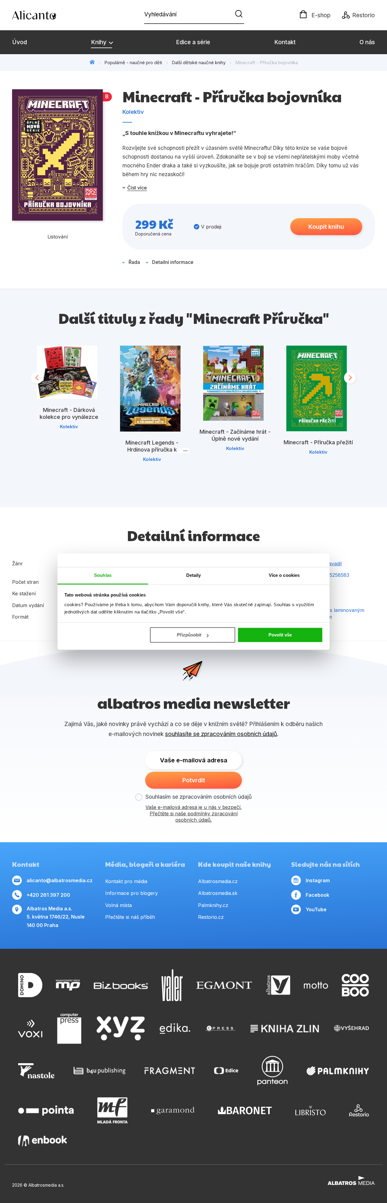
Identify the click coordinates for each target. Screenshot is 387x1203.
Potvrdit (193, 780)
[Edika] (175, 1028)
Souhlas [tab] (103, 575)
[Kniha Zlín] (284, 1028)
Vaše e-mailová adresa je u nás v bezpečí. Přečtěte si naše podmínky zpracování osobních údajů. (193, 813)
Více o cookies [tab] (284, 575)
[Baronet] (245, 1110)
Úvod (19, 42)
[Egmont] (224, 985)
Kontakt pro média (126, 881)
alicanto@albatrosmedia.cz (60, 880)
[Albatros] (278, 985)
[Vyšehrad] (351, 1028)
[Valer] (172, 985)
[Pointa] (46, 1110)
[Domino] (30, 985)
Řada (134, 262)
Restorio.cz (211, 917)
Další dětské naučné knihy (199, 62)
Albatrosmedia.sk (217, 893)
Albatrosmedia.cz (218, 881)
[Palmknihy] (338, 1070)
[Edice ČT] (226, 1070)
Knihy (99, 42)
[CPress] (220, 1028)
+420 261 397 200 (48, 895)
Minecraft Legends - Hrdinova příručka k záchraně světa (151, 449)
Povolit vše (280, 634)
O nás (367, 42)
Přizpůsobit (189, 634)
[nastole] (36, 1070)
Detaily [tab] (193, 575)
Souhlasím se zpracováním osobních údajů (198, 797)
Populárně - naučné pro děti (133, 62)
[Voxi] (30, 1028)
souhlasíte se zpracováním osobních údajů (221, 734)
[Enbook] (42, 1140)
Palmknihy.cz (213, 905)
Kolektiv (133, 112)
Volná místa (118, 905)
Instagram (318, 880)
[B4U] (99, 1070)
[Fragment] (169, 1070)
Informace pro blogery (131, 893)
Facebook (317, 895)
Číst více (137, 188)
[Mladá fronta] (112, 1110)
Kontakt (285, 42)
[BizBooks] (121, 985)
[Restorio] (359, 1110)
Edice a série (193, 42)
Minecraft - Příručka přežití (318, 442)
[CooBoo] (355, 985)
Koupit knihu (326, 226)
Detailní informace (173, 262)
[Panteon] (272, 1070)
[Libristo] (310, 1110)
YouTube (316, 909)
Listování (57, 237)
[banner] (47, 15)
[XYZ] (120, 1028)
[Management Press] (68, 985)
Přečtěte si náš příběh (130, 917)
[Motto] (316, 985)
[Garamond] (172, 1110)
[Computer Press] (69, 1028)
